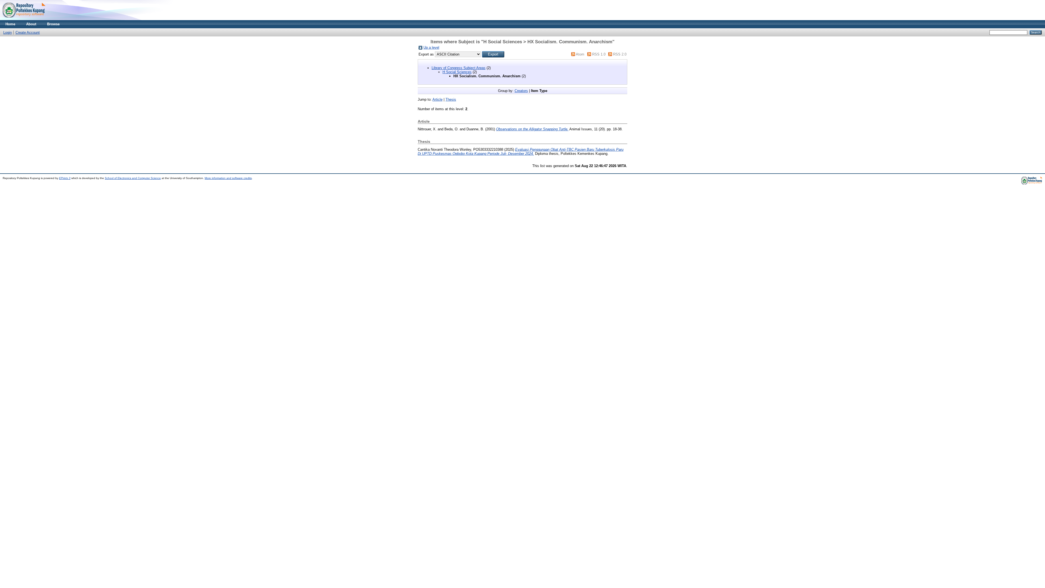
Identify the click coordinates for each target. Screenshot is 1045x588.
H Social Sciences (457, 72)
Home (10, 24)
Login (7, 32)
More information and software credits (228, 178)
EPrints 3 (64, 178)
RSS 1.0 (599, 54)
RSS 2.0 (619, 54)
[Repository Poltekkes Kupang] (24, 19)
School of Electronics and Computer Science (133, 178)
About (31, 24)
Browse (53, 24)
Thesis (450, 99)
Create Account (28, 32)
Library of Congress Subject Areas (458, 68)
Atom (580, 54)
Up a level (431, 47)
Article (437, 99)
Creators (521, 91)
